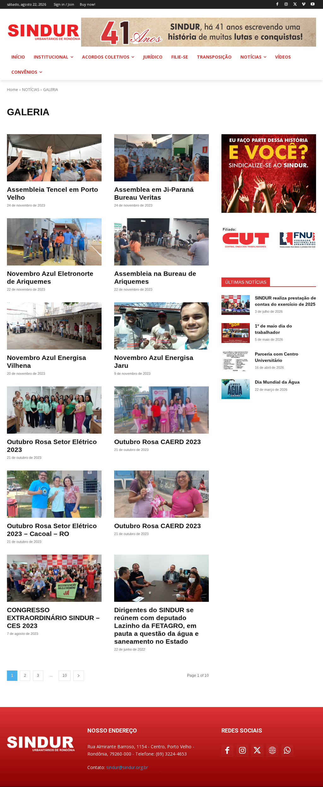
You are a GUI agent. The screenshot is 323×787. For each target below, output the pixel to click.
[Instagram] (286, 4)
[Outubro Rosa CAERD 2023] (161, 410)
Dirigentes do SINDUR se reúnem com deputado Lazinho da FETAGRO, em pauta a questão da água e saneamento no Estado (156, 625)
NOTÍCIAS (30, 89)
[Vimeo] (303, 4)
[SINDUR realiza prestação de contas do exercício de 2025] (235, 305)
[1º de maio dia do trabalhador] (235, 333)
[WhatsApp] (287, 751)
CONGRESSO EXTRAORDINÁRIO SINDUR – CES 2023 (53, 617)
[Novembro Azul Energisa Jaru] (161, 326)
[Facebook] (277, 4)
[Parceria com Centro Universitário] (235, 361)
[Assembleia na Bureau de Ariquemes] (161, 241)
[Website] (273, 751)
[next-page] (78, 675)
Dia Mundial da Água (277, 382)
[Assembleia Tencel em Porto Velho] (54, 157)
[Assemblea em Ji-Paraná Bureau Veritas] (161, 157)
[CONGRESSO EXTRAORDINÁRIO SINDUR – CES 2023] (54, 578)
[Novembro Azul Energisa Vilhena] (54, 326)
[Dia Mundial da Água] (235, 389)
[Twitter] (295, 4)
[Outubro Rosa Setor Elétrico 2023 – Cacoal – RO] (54, 494)
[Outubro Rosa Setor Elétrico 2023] (54, 410)
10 (64, 675)
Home (12, 89)
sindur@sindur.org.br (127, 767)
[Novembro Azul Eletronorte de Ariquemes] (54, 241)
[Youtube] (312, 4)
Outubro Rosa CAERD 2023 (157, 441)
